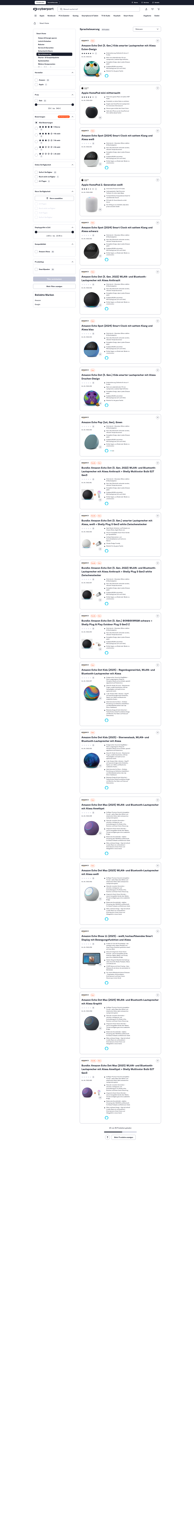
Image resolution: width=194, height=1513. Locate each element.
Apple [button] (42, 16)
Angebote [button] (147, 16)
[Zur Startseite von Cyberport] (43, 9)
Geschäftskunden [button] (53, 2)
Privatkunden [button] (40, 2)
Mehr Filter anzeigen (54, 286)
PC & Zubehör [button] (64, 16)
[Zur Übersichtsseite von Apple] (85, 88)
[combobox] (146, 29)
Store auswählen (56, 198)
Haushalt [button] (116, 16)
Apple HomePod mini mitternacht (100, 92)
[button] (106, 76)
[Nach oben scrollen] (107, 1137)
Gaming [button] (75, 16)
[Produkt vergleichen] (100, 74)
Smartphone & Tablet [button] (90, 16)
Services (146, 2)
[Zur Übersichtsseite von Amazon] (85, 41)
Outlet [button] (156, 16)
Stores (136, 2)
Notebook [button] (51, 16)
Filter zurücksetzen (61, 278)
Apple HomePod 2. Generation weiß (102, 184)
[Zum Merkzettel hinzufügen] (157, 40)
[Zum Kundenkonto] (146, 9)
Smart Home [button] (128, 16)
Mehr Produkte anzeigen (123, 1137)
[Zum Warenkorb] (158, 9)
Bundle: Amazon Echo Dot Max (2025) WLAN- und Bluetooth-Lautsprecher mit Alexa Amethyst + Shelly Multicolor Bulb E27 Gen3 (117, 1069)
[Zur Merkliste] (152, 9)
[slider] (36, 104)
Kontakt (157, 2)
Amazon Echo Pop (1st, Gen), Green (101, 422)
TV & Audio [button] (105, 16)
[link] (120, 59)
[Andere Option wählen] (157, 29)
